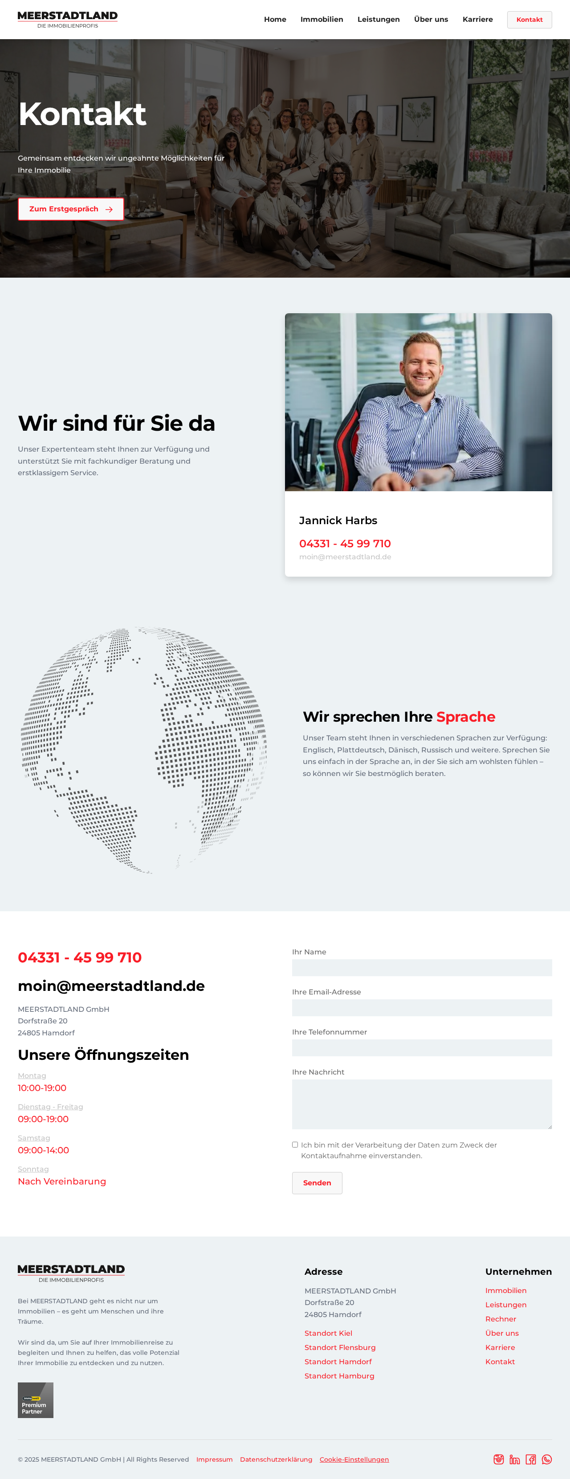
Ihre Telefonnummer (329, 1032)
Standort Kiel (328, 1333)
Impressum (214, 1459)
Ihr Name (309, 952)
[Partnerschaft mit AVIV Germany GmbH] (35, 1400)
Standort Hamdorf (338, 1362)
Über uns (431, 19)
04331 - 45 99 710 (345, 543)
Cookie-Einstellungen (354, 1459)
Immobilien (322, 19)
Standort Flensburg (340, 1347)
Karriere (478, 19)
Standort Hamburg (340, 1376)
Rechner (501, 1319)
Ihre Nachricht (318, 1072)
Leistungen (379, 19)
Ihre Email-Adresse (326, 992)
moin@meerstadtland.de (345, 557)
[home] (68, 19)
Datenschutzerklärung (276, 1459)
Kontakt (530, 20)
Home (275, 19)
